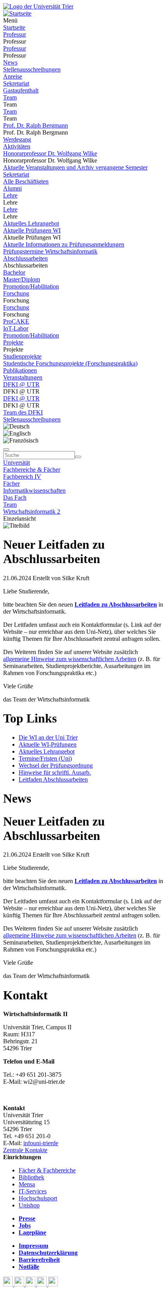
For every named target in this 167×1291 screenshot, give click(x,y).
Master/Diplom (21, 279)
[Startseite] (38, 6)
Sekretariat (16, 83)
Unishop (29, 1205)
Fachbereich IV (22, 476)
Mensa (27, 1184)
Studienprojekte (22, 356)
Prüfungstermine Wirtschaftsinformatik (50, 251)
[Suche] (6, 449)
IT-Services (33, 1191)
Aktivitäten (16, 146)
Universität (16, 462)
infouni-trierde (40, 1143)
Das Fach (14, 497)
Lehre (10, 195)
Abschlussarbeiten (25, 258)
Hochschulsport (38, 1198)
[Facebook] (8, 1284)
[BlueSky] (20, 1284)
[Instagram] (42, 1284)
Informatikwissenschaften (34, 490)
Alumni (12, 188)
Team (10, 97)
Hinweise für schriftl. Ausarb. (55, 772)
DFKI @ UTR (21, 384)
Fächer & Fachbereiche (47, 1170)
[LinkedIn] (53, 1284)
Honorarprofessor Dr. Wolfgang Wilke (50, 153)
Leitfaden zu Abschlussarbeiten (116, 604)
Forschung (16, 293)
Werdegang (17, 139)
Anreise (12, 76)
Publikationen (20, 370)
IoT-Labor (15, 328)
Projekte (13, 342)
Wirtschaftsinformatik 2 (31, 511)
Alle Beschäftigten (26, 181)
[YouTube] (31, 1284)
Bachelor (14, 272)
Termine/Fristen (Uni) (45, 758)
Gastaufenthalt (20, 90)
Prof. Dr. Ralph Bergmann (35, 125)
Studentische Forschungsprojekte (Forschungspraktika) (70, 363)
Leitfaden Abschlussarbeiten (53, 779)
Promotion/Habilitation (31, 286)
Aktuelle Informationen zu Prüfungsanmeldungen (63, 244)
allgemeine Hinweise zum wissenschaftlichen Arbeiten (69, 659)
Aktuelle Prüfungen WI (32, 230)
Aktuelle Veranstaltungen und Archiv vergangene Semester (75, 167)
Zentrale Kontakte (25, 1150)
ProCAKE (16, 321)
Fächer (11, 483)
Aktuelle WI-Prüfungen (48, 744)
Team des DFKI (23, 412)
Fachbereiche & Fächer (31, 469)
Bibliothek (31, 1177)
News (10, 62)
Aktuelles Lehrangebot (31, 223)
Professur (14, 34)
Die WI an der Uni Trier (48, 737)
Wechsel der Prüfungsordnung (56, 765)
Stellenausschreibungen (32, 69)
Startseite (14, 27)
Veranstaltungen (22, 377)
